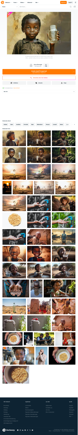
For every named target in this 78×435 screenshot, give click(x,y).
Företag (5, 412)
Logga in (69, 2)
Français (70, 414)
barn (12, 124)
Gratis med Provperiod (38, 71)
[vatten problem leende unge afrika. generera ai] (39, 254)
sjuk (67, 124)
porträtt (26, 124)
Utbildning (6, 414)
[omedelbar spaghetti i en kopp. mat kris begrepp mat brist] (14, 220)
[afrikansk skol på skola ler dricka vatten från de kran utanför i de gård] (39, 237)
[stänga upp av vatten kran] (14, 323)
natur (61, 124)
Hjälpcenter (49, 405)
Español (70, 407)
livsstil (55, 124)
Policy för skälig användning (66, 430)
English (70, 405)
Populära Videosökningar (31, 416)
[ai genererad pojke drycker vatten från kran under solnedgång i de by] (7, 187)
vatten (5, 124)
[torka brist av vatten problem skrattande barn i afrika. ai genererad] (63, 254)
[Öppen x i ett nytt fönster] (30, 430)
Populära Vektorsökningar (31, 412)
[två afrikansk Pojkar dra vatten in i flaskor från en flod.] (44, 339)
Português (70, 410)
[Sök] (69, 7)
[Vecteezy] (2, 2)
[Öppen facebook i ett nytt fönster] (17, 430)
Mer (36, 2)
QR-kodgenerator (7, 423)
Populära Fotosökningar (31, 414)
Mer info (6, 91)
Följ (45, 66)
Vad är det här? (16, 88)
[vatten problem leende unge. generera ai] (14, 254)
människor (40, 124)
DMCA (26, 407)
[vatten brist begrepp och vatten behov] (14, 172)
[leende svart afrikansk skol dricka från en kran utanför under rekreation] (63, 323)
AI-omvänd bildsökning (9, 418)
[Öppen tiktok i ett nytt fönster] (27, 430)
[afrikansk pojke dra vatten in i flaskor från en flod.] (63, 237)
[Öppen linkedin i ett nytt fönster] (22, 430)
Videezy (5, 410)
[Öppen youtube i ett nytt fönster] (32, 430)
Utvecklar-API (6, 416)
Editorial (29, 2)
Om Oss (48, 410)
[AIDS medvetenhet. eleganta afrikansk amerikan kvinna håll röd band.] (65, 339)
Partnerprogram (29, 410)
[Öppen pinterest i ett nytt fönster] (25, 430)
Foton (15, 2)
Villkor (49, 430)
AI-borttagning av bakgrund (10, 421)
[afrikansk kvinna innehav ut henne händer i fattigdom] (15, 288)
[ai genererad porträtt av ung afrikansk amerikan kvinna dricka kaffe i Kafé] (18, 356)
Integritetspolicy (55, 430)
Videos (22, 2)
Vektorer (7, 2)
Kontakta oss (49, 407)
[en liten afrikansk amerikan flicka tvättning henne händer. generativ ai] (59, 288)
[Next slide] (72, 124)
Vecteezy (5, 407)
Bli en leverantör (50, 412)
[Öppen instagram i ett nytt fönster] (20, 430)
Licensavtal (28, 405)
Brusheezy (6, 405)
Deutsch (70, 412)
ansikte (18, 124)
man (32, 124)
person (48, 124)
